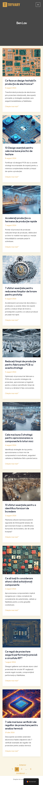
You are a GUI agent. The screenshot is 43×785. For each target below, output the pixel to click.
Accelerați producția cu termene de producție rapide (21, 219)
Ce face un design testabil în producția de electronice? (20, 82)
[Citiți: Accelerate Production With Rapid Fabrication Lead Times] (21, 200)
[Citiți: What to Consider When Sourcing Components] (21, 560)
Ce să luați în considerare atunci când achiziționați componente (19, 581)
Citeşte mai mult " (12, 106)
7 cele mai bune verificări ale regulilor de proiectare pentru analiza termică (21, 725)
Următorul (21, 773)
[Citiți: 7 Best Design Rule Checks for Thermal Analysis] (21, 703)
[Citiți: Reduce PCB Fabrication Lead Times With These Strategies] (21, 343)
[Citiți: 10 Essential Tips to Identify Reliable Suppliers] (21, 487)
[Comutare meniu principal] (38, 4)
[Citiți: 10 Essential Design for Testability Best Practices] (21, 129)
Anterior (21, 765)
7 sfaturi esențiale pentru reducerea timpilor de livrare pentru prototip (21, 291)
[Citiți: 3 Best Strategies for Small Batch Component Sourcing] (21, 416)
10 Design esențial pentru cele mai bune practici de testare (19, 151)
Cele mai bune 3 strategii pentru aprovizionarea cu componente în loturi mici (19, 438)
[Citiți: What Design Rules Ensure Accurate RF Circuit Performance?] (21, 633)
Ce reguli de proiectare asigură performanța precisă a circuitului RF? (21, 655)
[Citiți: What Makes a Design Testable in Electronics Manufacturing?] (21, 62)
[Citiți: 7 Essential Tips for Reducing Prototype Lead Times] (21, 270)
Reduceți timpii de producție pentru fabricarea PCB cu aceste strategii (20, 364)
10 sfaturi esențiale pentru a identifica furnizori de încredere (20, 508)
